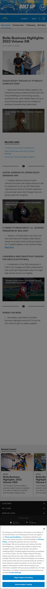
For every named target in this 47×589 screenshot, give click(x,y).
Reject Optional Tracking (23, 577)
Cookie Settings (15, 572)
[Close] (44, 528)
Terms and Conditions (13, 537)
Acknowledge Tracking (23, 584)
